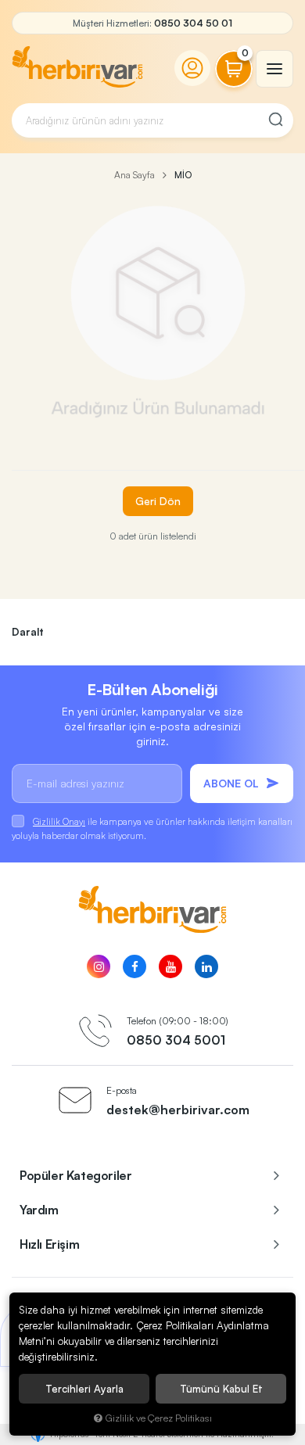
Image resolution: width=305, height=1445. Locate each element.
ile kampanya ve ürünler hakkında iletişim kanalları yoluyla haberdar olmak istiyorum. (152, 828)
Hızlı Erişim (49, 1244)
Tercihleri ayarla (84, 1388)
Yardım (39, 1209)
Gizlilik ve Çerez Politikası (159, 1417)
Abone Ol (231, 783)
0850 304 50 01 (193, 23)
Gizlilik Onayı (59, 821)
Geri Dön (158, 500)
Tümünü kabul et (221, 1388)
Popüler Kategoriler (75, 1175)
